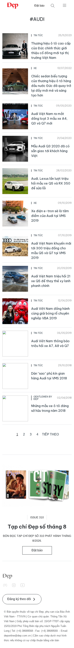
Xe (35, 68)
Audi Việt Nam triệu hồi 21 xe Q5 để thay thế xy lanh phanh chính (50, 281)
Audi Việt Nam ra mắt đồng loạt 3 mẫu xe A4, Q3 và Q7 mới (49, 118)
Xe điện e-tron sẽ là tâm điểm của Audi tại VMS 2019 (50, 215)
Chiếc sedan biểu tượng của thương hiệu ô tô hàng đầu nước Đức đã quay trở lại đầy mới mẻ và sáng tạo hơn (51, 85)
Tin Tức (38, 35)
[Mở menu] (64, 5)
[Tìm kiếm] (52, 5)
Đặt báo (39, 5)
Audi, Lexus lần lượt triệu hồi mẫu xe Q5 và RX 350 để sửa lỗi (50, 183)
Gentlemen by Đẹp (43, 397)
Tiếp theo (50, 434)
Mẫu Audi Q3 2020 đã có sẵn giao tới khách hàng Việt (50, 151)
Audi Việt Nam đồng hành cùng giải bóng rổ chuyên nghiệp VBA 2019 (50, 313)
